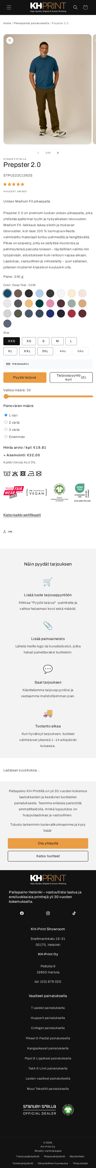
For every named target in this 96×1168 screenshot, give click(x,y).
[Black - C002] (29, 293)
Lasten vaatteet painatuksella (48, 1078)
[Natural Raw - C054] (72, 293)
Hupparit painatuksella (48, 1018)
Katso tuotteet (48, 856)
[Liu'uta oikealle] (58, 153)
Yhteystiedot (80, 1163)
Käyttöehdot (77, 1156)
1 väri (12, 415)
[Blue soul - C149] (39, 293)
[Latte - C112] (82, 303)
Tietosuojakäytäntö (28, 1156)
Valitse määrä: (17, 390)
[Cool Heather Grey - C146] (7, 303)
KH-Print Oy (48, 1146)
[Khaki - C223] (18, 313)
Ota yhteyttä (48, 843)
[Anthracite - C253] (18, 303)
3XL (45, 351)
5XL (83, 352)
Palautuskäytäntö (54, 1156)
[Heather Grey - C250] (7, 313)
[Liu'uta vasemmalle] (38, 153)
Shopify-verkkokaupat (48, 1150)
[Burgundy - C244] (82, 313)
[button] (9, 7)
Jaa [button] (10, 531)
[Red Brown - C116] (61, 303)
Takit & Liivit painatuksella (48, 1068)
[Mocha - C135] (18, 293)
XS (29, 341)
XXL (27, 351)
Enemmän (16, 437)
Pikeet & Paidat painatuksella (48, 1038)
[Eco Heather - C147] (82, 293)
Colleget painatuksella (48, 1028)
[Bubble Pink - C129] (50, 303)
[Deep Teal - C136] (7, 293)
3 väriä (14, 429)
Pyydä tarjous (24, 377)
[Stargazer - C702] (29, 313)
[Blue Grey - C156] (7, 324)
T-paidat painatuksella (48, 1008)
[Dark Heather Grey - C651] (50, 293)
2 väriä (14, 422)
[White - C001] (61, 293)
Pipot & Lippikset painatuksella (48, 1058)
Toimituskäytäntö (23, 1163)
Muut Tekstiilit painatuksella (48, 1088)
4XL (65, 352)
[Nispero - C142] (29, 303)
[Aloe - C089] (72, 303)
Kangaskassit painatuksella (48, 1048)
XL (10, 351)
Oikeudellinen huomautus (53, 1163)
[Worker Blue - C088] (50, 313)
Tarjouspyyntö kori (71, 377)
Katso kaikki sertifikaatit (22, 515)
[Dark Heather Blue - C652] (39, 313)
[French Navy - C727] (61, 313)
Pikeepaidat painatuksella (32, 23)
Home (7, 23)
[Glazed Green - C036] (39, 303)
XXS (11, 341)
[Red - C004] (72, 313)
